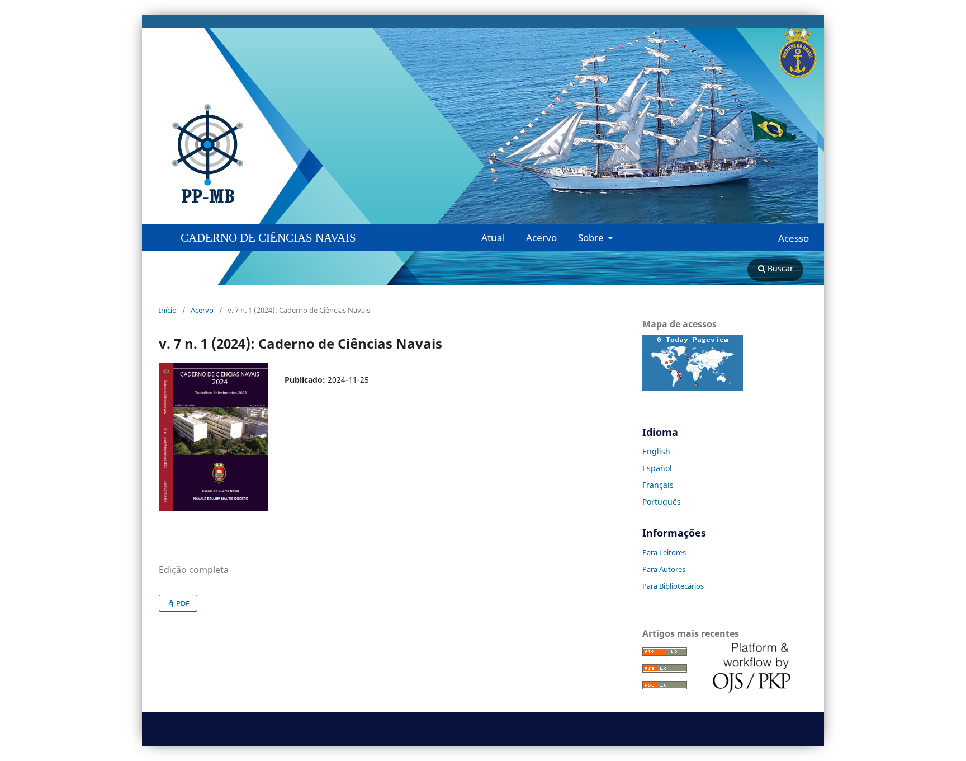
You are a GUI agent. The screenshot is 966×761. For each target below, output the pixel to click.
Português (661, 501)
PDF (182, 603)
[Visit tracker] (692, 388)
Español (657, 468)
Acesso (793, 238)
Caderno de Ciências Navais (268, 238)
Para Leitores (664, 552)
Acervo (541, 237)
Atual (493, 237)
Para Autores (663, 569)
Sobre (592, 237)
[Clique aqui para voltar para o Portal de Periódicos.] (249, 154)
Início (168, 310)
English (656, 451)
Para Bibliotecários (673, 586)
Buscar (779, 268)
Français (658, 485)
